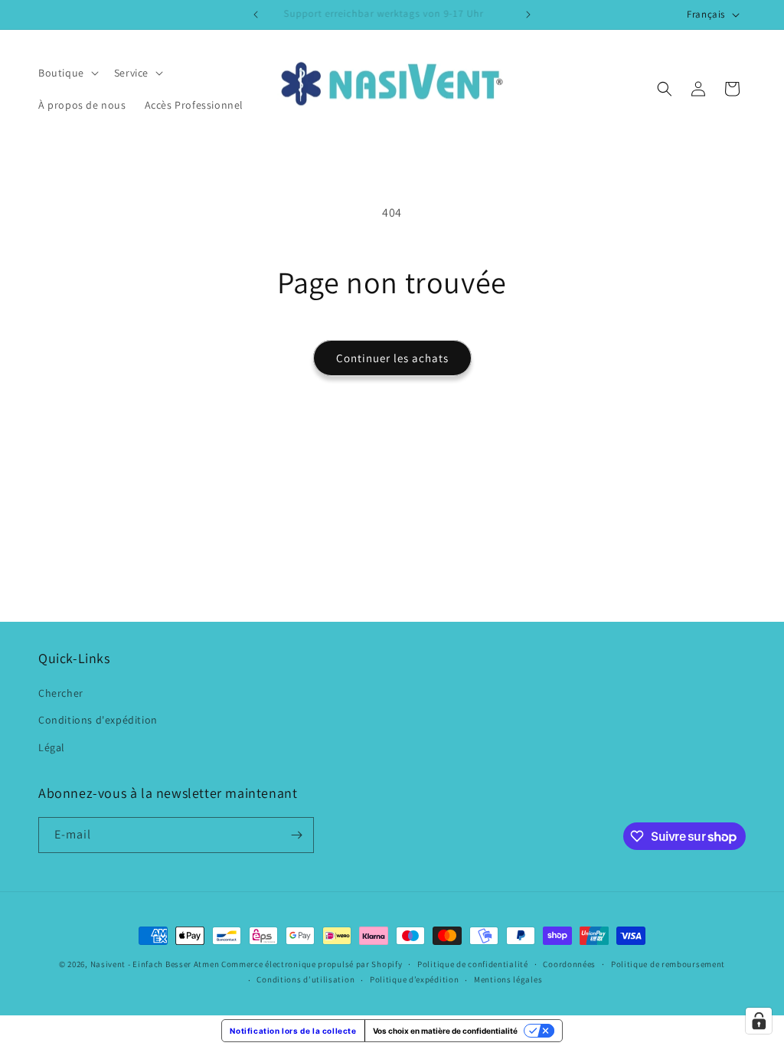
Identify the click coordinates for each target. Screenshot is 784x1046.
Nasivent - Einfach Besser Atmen (155, 964)
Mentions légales (508, 979)
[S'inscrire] (296, 835)
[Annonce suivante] (528, 14)
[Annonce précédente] (256, 14)
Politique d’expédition (414, 979)
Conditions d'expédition (98, 720)
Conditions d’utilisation (305, 979)
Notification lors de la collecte (293, 1030)
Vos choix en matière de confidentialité (445, 1030)
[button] (67, 73)
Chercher (60, 693)
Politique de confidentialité (472, 964)
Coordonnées (569, 964)
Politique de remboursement (668, 964)
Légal (51, 747)
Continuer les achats (392, 358)
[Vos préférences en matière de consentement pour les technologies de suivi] (759, 1021)
